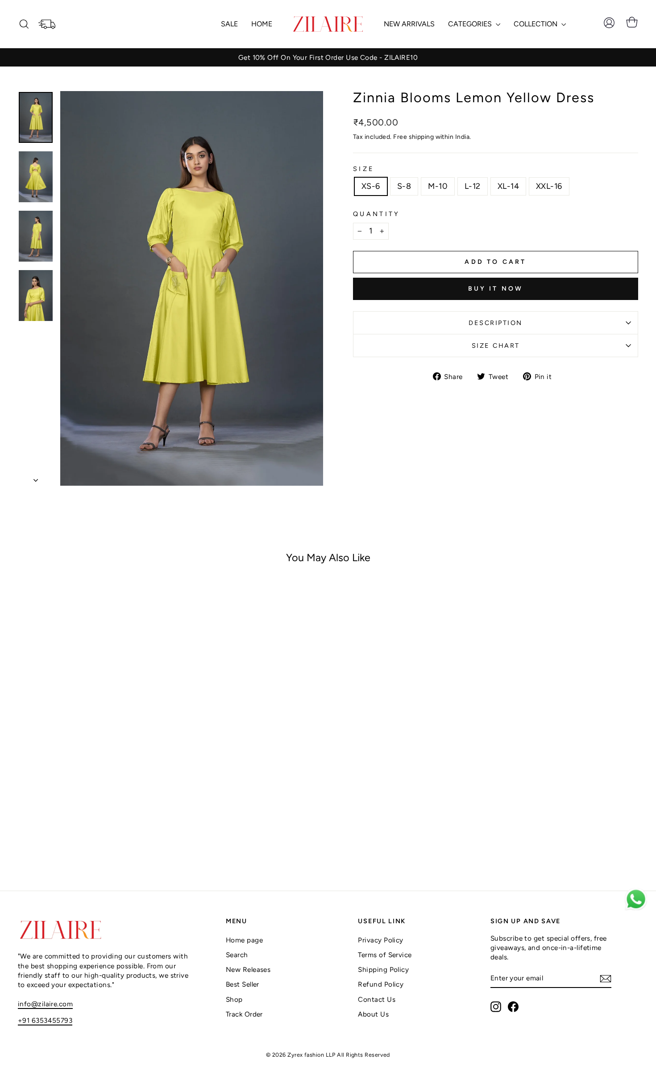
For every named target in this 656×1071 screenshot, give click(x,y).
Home (261, 24)
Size (363, 169)
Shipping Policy (383, 969)
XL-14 (508, 186)
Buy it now (495, 288)
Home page (244, 940)
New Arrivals (409, 24)
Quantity (376, 214)
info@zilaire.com (45, 1004)
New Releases (248, 969)
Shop (234, 999)
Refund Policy (380, 984)
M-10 (438, 186)
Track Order (244, 1014)
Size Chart (496, 346)
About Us (373, 1014)
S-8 (404, 186)
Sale (229, 24)
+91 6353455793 (45, 1020)
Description (496, 323)
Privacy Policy (380, 940)
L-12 (473, 186)
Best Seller (242, 984)
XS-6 (370, 186)
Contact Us (376, 999)
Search (237, 954)
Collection (536, 24)
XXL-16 (549, 186)
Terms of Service (384, 954)
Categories (471, 24)
